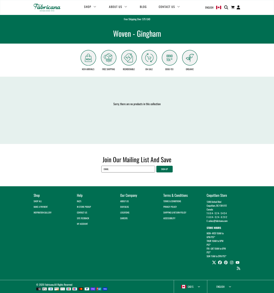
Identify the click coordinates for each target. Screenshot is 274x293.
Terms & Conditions (172, 201)
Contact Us (82, 212)
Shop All (38, 201)
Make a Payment (41, 206)
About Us (124, 201)
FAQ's (79, 201)
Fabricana (49, 284)
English (209, 7)
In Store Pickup (84, 206)
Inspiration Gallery (43, 212)
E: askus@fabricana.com (217, 221)
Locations (124, 212)
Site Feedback (83, 218)
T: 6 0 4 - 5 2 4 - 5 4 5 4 (217, 213)
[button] (227, 7)
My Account (82, 223)
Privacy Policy (170, 206)
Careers (124, 218)
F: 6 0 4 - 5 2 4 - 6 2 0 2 (217, 217)
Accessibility (169, 218)
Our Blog (124, 206)
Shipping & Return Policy (174, 212)
